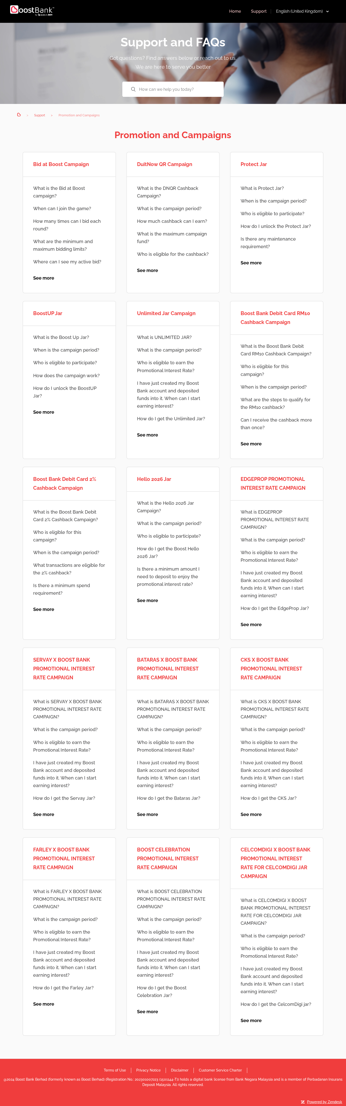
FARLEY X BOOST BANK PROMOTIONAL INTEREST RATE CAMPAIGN (63, 859)
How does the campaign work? (66, 375)
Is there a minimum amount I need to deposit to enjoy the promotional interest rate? (168, 576)
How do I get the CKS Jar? (269, 798)
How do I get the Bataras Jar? (168, 798)
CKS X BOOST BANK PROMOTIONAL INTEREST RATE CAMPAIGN (271, 669)
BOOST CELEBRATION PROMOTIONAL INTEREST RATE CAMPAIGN (167, 859)
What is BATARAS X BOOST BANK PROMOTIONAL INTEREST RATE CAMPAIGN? (173, 709)
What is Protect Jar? (262, 188)
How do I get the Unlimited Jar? (171, 418)
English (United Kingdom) (299, 11)
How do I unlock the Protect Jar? (276, 226)
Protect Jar (254, 164)
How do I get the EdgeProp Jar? (275, 608)
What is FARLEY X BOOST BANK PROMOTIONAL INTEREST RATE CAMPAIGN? (67, 899)
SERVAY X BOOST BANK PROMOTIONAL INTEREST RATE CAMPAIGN (63, 669)
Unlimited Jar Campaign (166, 313)
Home (235, 11)
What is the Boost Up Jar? (61, 337)
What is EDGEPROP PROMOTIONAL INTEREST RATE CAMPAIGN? (275, 519)
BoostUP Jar (47, 313)
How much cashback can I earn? (172, 221)
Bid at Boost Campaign (61, 164)
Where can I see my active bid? (67, 261)
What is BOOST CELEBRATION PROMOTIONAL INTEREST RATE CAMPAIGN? (171, 899)
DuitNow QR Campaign (164, 164)
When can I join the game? (62, 208)
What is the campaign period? (169, 208)
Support (259, 11)
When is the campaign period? (274, 201)
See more (43, 278)
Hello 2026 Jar (154, 479)
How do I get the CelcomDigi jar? (276, 1004)
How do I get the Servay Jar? (64, 798)
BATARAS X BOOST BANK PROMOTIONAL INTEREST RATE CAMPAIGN (167, 669)
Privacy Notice (148, 1070)
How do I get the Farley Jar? (63, 987)
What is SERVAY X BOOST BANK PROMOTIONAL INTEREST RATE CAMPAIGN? (67, 709)
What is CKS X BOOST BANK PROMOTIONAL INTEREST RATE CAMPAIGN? (275, 709)
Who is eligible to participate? (272, 213)
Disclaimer (179, 1070)
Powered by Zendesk (324, 1102)
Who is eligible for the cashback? (173, 254)
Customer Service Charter (220, 1070)
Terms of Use (115, 1070)
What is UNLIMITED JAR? (164, 337)
